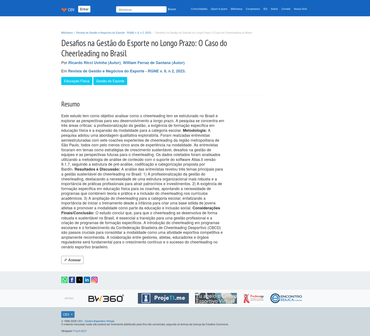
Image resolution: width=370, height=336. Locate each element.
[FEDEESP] (254, 297)
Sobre (274, 8)
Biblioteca (236, 8)
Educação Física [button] (77, 80)
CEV (66, 314)
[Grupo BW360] (106, 297)
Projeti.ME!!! (80, 331)
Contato (286, 8)
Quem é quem (219, 8)
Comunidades (199, 8)
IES (265, 8)
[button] (64, 280)
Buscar (172, 9)
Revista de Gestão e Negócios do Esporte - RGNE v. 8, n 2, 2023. (114, 32)
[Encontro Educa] (286, 297)
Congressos (253, 8)
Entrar (84, 9)
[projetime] (163, 297)
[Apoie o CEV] (216, 297)
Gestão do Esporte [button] (110, 80)
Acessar (74, 259)
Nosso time (300, 8)
